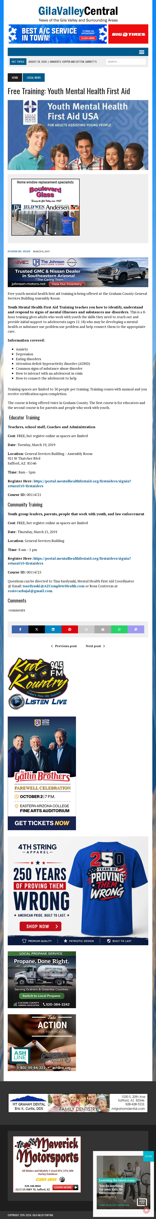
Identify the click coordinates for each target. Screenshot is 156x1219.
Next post (93, 646)
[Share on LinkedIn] (53, 629)
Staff (26, 251)
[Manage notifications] (146, 1210)
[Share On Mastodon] (136, 629)
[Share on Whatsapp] (119, 629)
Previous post (66, 646)
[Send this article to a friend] (86, 629)
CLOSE (148, 1156)
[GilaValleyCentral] (78, 14)
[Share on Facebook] (20, 629)
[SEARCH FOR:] (126, 61)
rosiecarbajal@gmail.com (30, 590)
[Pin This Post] (70, 629)
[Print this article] (102, 629)
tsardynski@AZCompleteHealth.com (53, 586)
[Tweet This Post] (36, 629)
